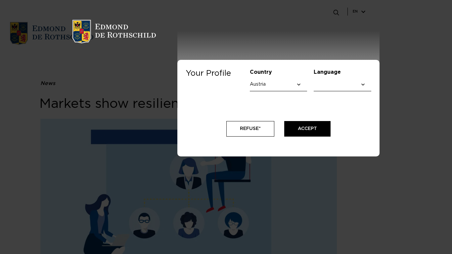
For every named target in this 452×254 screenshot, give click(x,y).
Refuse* (250, 128)
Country (261, 72)
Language (327, 72)
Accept (307, 128)
